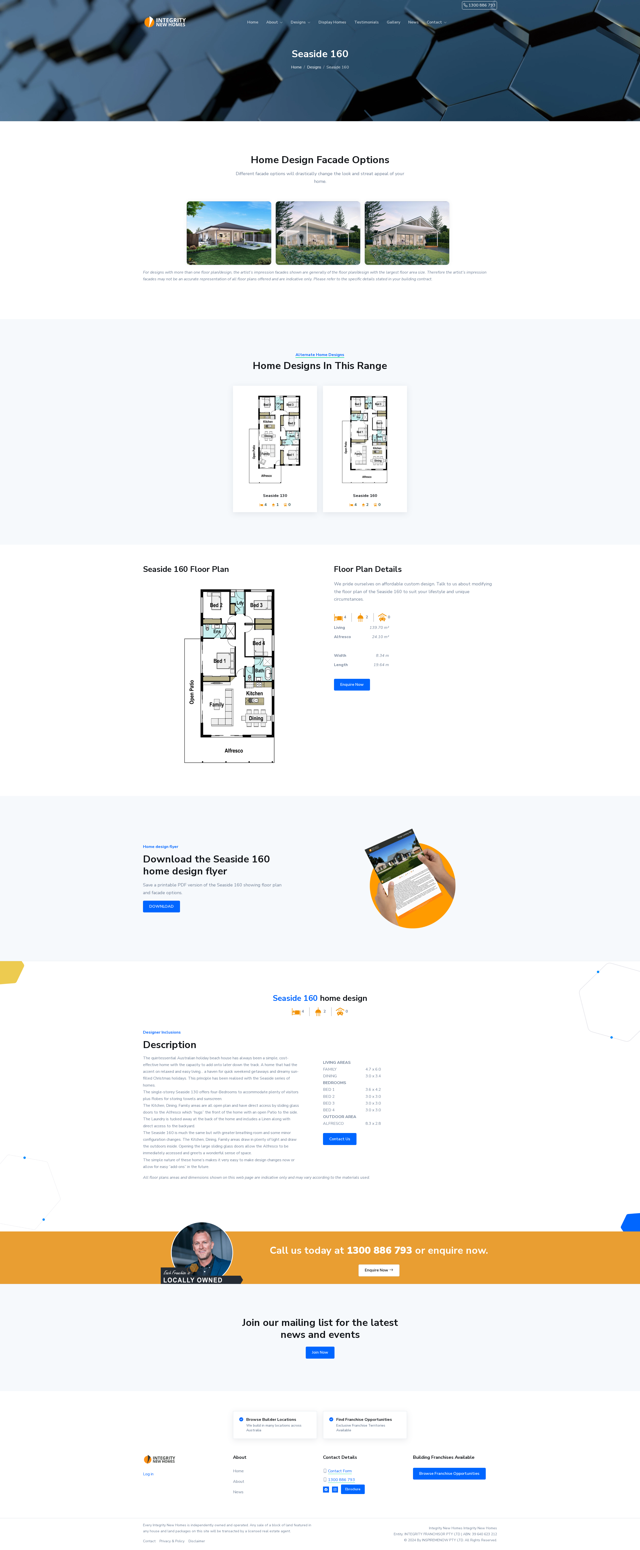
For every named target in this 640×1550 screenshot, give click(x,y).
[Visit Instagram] (335, 1490)
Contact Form (340, 1471)
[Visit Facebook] (326, 1490)
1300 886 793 (482, 5)
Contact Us (339, 1139)
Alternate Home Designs (320, 355)
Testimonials (366, 22)
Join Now (320, 1352)
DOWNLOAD (161, 906)
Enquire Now (352, 684)
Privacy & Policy (172, 1541)
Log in (148, 1474)
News (413, 22)
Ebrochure (352, 1489)
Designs (314, 67)
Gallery (393, 22)
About (238, 1481)
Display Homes (332, 22)
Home (252, 22)
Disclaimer (196, 1541)
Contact (149, 1541)
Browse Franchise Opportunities (449, 1473)
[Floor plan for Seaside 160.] (230, 676)
